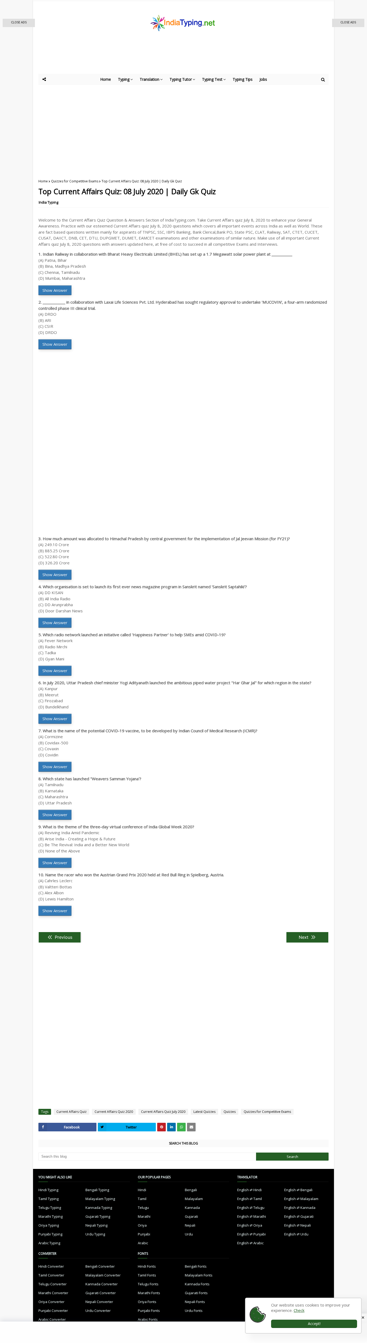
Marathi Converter (53, 1292)
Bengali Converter (100, 1266)
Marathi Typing (50, 1216)
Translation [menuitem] (149, 79)
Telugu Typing (49, 1207)
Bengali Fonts (196, 1266)
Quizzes (230, 1111)
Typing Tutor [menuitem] (181, 79)
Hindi (142, 1189)
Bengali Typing (97, 1189)
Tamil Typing (48, 1198)
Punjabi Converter (53, 1310)
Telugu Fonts (148, 1284)
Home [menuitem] (105, 79)
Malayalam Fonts (199, 1275)
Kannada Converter (101, 1284)
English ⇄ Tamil (249, 1198)
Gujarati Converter (100, 1292)
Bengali (191, 1189)
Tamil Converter (51, 1275)
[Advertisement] (170, 59)
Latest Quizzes (204, 1111)
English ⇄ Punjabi (251, 1234)
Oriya (142, 1225)
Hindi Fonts (147, 1266)
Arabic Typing (49, 1243)
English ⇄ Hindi (249, 1189)
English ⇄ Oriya (249, 1225)
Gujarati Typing (97, 1216)
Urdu (189, 1234)
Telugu (143, 1207)
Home (43, 181)
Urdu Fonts (194, 1310)
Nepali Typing (96, 1225)
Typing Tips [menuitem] (243, 79)
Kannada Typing (98, 1207)
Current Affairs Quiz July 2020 (163, 1111)
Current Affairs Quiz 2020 (114, 1111)
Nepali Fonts (195, 1301)
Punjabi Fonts (149, 1310)
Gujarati (191, 1216)
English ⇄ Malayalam (301, 1198)
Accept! (314, 1323)
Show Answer (54, 290)
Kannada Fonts (197, 1284)
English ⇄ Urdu (296, 1234)
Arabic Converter (52, 1319)
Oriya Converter (51, 1301)
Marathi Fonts (149, 1292)
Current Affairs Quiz (71, 1111)
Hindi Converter (51, 1266)
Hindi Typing (48, 1189)
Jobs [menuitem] (263, 79)
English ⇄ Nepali (297, 1225)
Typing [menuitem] (123, 79)
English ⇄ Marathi (251, 1216)
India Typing (48, 202)
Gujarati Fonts (196, 1292)
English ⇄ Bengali (298, 1189)
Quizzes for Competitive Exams (74, 181)
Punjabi (144, 1234)
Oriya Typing (48, 1225)
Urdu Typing (95, 1234)
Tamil (142, 1198)
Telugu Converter (52, 1284)
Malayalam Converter (103, 1275)
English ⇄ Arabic (250, 1243)
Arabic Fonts (148, 1319)
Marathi (144, 1216)
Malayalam (194, 1198)
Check (299, 1310)
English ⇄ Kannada (299, 1207)
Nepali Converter (99, 1301)
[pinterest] (161, 1127)
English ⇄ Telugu (250, 1207)
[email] (191, 1127)
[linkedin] (171, 1127)
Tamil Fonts (147, 1275)
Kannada (192, 1207)
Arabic (143, 1243)
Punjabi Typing (50, 1234)
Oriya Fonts (147, 1301)
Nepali (190, 1225)
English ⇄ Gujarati (299, 1216)
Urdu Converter (98, 1310)
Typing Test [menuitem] (212, 79)
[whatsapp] (181, 1127)
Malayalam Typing (100, 1198)
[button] (19, 23)
